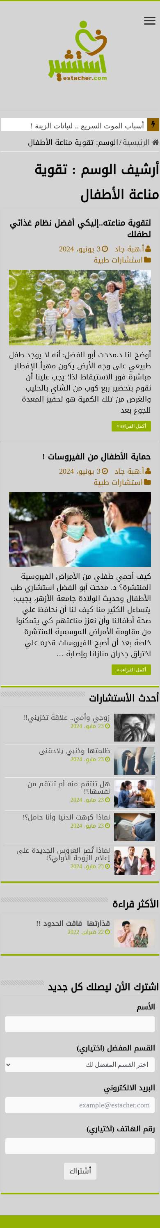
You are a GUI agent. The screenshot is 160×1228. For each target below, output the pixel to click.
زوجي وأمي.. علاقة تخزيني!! (66, 717)
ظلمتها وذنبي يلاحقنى (74, 750)
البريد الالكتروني (129, 1088)
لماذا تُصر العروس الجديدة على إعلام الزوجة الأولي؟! (63, 854)
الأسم (146, 1007)
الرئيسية (137, 142)
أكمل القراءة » (131, 426)
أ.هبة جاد (129, 249)
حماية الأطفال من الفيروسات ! (96, 456)
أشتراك (80, 1171)
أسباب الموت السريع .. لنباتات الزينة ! (87, 126)
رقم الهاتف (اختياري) (121, 1129)
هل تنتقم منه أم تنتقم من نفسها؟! (68, 787)
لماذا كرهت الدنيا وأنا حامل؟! (66, 817)
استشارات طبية (118, 260)
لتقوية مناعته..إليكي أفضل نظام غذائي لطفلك (80, 228)
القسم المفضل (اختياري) (116, 1048)
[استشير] (80, 59)
